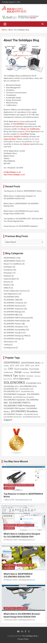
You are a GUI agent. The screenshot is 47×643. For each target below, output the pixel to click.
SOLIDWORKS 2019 (12, 391)
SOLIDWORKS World (31, 414)
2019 (37, 366)
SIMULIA (7, 288)
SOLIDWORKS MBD (11, 315)
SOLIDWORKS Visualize (13, 333)
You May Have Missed (15, 461)
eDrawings (8, 273)
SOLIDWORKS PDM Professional (16, 318)
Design (18, 372)
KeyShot (17, 136)
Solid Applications (11, 294)
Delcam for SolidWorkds (30, 129)
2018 (32, 366)
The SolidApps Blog (29, 636)
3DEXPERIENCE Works (12, 261)
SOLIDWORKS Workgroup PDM (16, 336)
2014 (17, 366)
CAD (10, 368)
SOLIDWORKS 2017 (11, 389)
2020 (5, 369)
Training (7, 345)
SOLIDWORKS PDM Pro (19, 403)
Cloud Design (34, 369)
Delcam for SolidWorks (13, 264)
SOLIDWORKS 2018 (26, 389)
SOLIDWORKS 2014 (33, 383)
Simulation (30, 376)
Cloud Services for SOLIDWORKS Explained (20, 226)
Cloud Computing (21, 369)
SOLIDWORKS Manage (12, 312)
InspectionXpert (10, 139)
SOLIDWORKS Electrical (13, 306)
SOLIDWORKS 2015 (11, 386)
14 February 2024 (10, 620)
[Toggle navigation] (5, 24)
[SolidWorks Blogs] (17, 430)
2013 (12, 366)
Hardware (7, 276)
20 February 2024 (10, 580)
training (26, 144)
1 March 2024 (9, 500)
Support (8, 419)
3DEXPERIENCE (10, 258)
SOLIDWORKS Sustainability (14, 330)
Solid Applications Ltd (23, 500)
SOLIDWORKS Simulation (13, 327)
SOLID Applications (21, 379)
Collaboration (8, 372)
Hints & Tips (11, 375)
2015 (22, 366)
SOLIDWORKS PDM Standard (15, 321)
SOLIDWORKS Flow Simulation (23, 397)
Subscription (8, 342)
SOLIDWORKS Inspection (13, 309)
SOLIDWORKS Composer (13, 303)
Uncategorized (9, 348)
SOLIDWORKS (18, 124)
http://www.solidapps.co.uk (14, 175)
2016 (27, 365)
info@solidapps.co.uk (12, 172)
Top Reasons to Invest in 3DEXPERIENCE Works (22, 191)
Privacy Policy (23, 639)
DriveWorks (25, 134)
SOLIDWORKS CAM (11, 300)
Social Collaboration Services (15, 291)
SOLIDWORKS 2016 (28, 386)
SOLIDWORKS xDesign (12, 339)
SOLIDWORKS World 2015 (13, 417)
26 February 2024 (10, 540)
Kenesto (7, 282)
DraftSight (8, 267)
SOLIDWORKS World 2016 (31, 417)
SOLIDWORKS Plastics (12, 324)
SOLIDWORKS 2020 (27, 391)
